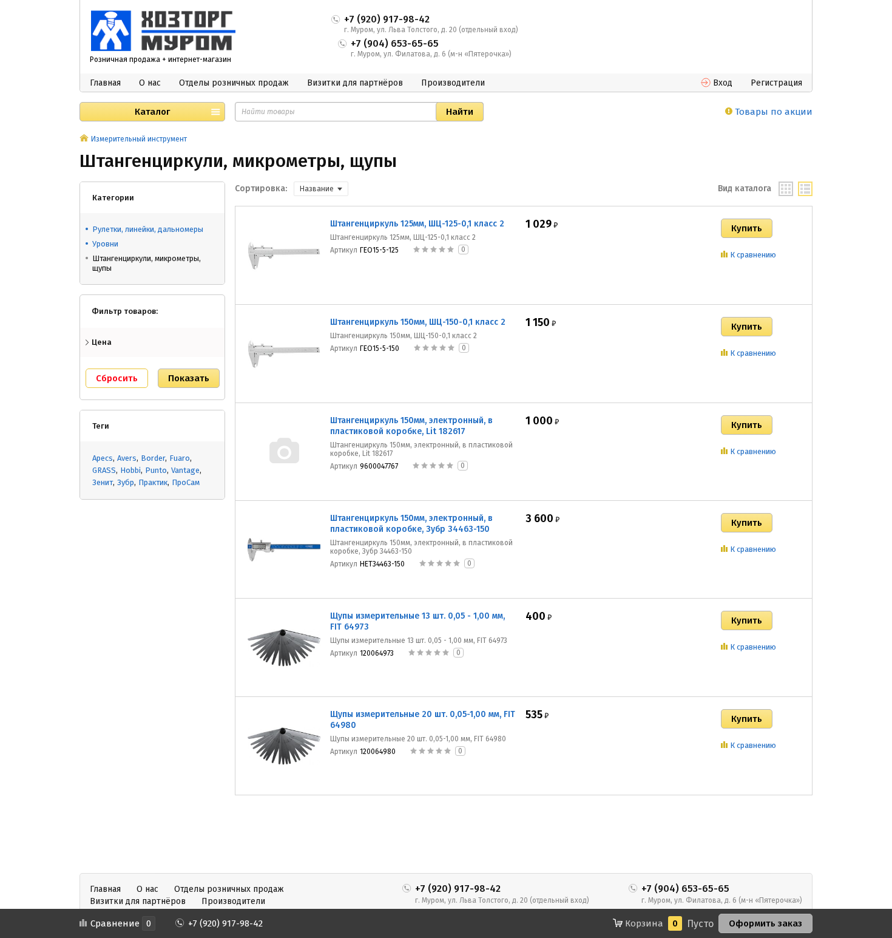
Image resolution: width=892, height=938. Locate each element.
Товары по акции (772, 111)
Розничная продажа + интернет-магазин (160, 59)
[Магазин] (84, 139)
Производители (453, 83)
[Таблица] (805, 189)
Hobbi (130, 470)
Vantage (185, 470)
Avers (127, 458)
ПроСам (186, 482)
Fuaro (179, 458)
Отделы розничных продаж (234, 83)
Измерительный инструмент (139, 139)
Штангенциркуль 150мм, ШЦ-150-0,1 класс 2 (417, 322)
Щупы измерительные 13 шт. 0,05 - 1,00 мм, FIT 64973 (417, 621)
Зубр (125, 482)
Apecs (102, 458)
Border (153, 458)
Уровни (105, 243)
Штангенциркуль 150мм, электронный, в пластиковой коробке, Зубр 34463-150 (411, 523)
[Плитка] (786, 189)
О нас (150, 83)
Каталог (152, 111)
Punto (156, 470)
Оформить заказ (765, 923)
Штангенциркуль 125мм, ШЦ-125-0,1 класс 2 (417, 224)
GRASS (104, 470)
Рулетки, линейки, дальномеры (147, 229)
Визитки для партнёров (355, 83)
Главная (105, 83)
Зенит (102, 482)
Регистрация (776, 83)
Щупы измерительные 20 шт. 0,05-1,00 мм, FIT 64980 (422, 719)
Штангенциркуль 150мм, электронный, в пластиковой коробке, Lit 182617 (411, 426)
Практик (152, 482)
